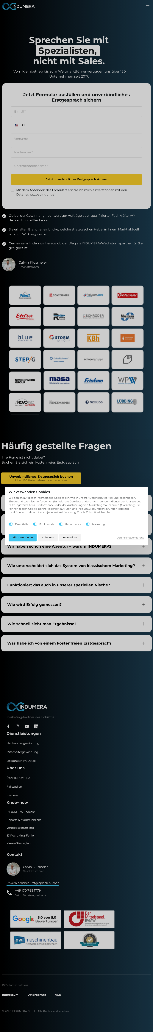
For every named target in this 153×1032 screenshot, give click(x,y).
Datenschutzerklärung (130, 538)
